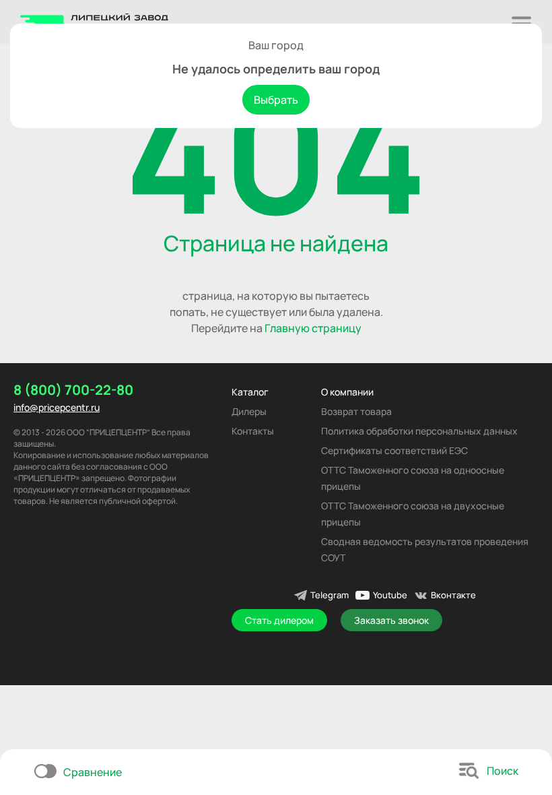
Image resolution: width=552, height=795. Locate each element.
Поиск (502, 770)
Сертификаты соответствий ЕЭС (394, 450)
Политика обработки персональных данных (419, 430)
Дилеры (249, 411)
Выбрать (276, 99)
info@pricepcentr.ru (56, 407)
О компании (347, 391)
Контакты (253, 430)
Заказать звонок (391, 620)
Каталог (250, 391)
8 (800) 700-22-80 (73, 390)
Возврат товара (356, 411)
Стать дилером (279, 620)
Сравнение (92, 772)
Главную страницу (313, 328)
